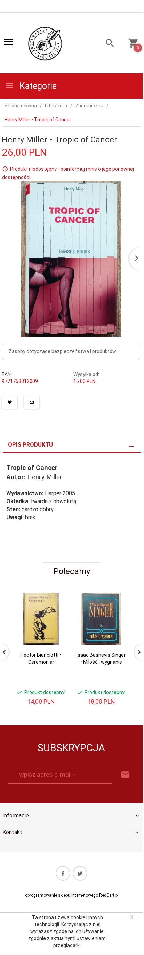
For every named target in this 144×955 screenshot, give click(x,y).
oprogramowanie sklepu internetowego (61, 895)
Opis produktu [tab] (30, 444)
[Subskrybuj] (125, 775)
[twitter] (80, 873)
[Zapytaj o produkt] (31, 402)
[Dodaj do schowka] (9, 402)
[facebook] (63, 873)
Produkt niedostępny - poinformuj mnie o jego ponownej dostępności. (68, 173)
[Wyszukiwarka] (106, 44)
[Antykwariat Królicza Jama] (45, 43)
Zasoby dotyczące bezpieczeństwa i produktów (62, 351)
